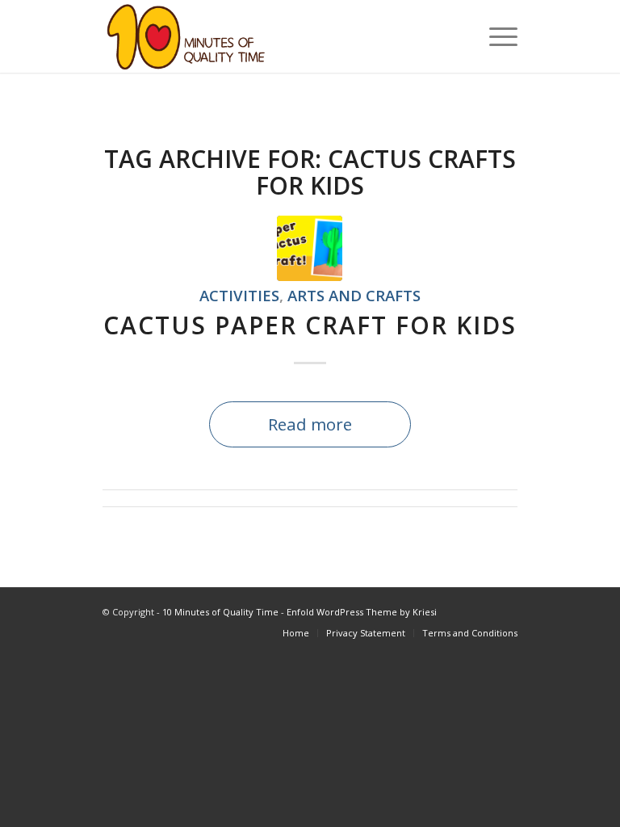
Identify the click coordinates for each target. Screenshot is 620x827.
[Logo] (186, 36)
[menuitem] (495, 36)
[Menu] (495, 36)
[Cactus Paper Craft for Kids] (309, 248)
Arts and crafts (354, 295)
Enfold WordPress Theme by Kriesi (362, 612)
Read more (310, 424)
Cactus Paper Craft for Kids (310, 325)
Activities (239, 295)
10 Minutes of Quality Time (220, 612)
